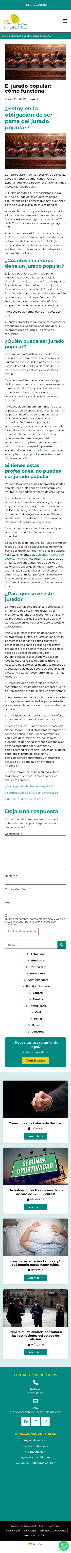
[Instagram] (45, 1421)
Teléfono (35, 1389)
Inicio (5, 36)
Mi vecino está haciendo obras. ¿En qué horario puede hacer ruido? (36, 1263)
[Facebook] (25, 1421)
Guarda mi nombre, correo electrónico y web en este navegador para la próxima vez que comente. (35, 922)
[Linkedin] (35, 1421)
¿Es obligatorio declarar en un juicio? (29, 786)
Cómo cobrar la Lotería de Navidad (35, 1123)
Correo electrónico (18, 889)
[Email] (35, 1401)
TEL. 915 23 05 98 (35, 4)
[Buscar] (61, 945)
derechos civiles (15, 370)
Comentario (13, 833)
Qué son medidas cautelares (24, 799)
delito (23, 388)
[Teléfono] (35, 1382)
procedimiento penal (45, 450)
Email (35, 1408)
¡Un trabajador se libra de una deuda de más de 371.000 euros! (35, 1192)
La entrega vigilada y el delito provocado (31, 792)
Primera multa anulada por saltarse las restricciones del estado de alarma (35, 1335)
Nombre (11, 875)
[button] (65, 21)
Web (7, 902)
